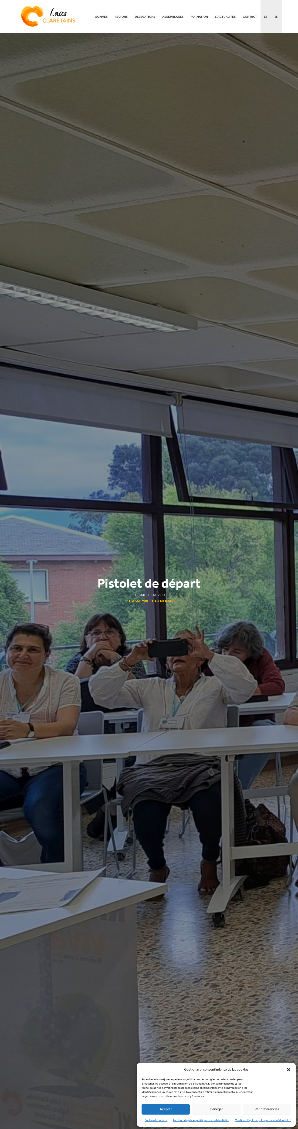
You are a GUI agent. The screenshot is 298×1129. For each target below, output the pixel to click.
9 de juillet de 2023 (149, 595)
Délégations (145, 16)
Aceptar (166, 1109)
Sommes (101, 16)
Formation (199, 16)
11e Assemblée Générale (150, 600)
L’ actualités (225, 16)
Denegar (216, 1109)
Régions (121, 16)
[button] (288, 1069)
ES (266, 16)
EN (276, 16)
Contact (250, 16)
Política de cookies (156, 1120)
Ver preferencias (266, 1109)
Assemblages (173, 16)
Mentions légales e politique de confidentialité (201, 1120)
